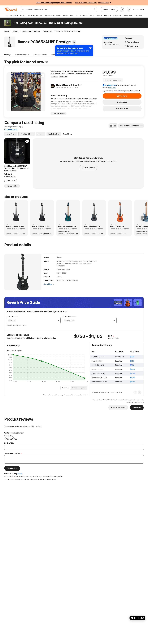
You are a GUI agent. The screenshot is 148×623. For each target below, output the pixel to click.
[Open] (58, 320)
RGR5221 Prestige (117, 226)
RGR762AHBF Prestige (41, 226)
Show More (48, 284)
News (98, 15)
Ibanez (59, 257)
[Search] (94, 9)
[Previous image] (9, 92)
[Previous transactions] (135, 392)
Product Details (40, 54)
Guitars (22, 15)
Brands (92, 15)
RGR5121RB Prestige (92, 226)
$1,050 (132, 369)
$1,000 (132, 373)
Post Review (12, 468)
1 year (74, 388)
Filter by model (12, 316)
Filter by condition (69, 316)
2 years (83, 388)
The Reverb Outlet (12, 15)
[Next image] (42, 92)
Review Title (9, 443)
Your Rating (8, 436)
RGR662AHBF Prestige (15, 226)
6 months (65, 388)
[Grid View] (111, 125)
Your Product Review (12, 453)
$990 (132, 365)
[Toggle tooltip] (46, 62)
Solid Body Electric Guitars (67, 280)
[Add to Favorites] (74, 42)
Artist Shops (117, 15)
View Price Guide (118, 408)
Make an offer (122, 108)
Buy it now (122, 96)
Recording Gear (68, 15)
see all (19, 474)
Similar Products (22, 54)
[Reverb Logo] (11, 9)
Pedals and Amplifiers (35, 15)
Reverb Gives (128, 15)
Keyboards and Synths (52, 15)
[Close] (90, 48)
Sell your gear (109, 9)
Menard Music (62, 85)
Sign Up (135, 9)
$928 (132, 357)
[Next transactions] (139, 392)
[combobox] (31, 320)
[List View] (115, 125)
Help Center (139, 15)
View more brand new (113, 80)
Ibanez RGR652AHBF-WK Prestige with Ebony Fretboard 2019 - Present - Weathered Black (72, 72)
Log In (142, 9)
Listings (7, 54)
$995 (132, 361)
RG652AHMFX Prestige (67, 226)
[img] (73, 85)
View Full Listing (58, 113)
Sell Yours (137, 408)
